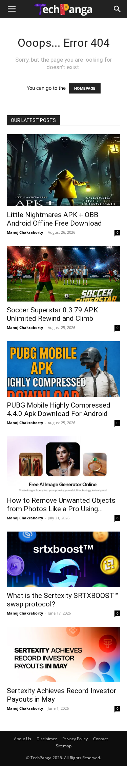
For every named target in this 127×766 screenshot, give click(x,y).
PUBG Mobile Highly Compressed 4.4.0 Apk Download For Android (58, 409)
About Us (22, 739)
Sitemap (63, 746)
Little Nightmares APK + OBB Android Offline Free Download (54, 219)
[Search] (117, 9)
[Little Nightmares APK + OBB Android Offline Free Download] (63, 170)
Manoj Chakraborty (25, 232)
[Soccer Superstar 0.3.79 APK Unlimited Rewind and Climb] (63, 274)
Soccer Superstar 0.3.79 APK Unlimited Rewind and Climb (52, 314)
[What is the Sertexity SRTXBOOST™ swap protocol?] (63, 559)
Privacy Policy (75, 739)
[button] (11, 9)
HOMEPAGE (85, 88)
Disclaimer (47, 739)
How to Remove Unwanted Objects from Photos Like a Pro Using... (61, 504)
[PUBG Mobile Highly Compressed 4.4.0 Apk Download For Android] (63, 369)
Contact (100, 739)
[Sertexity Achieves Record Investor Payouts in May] (63, 654)
